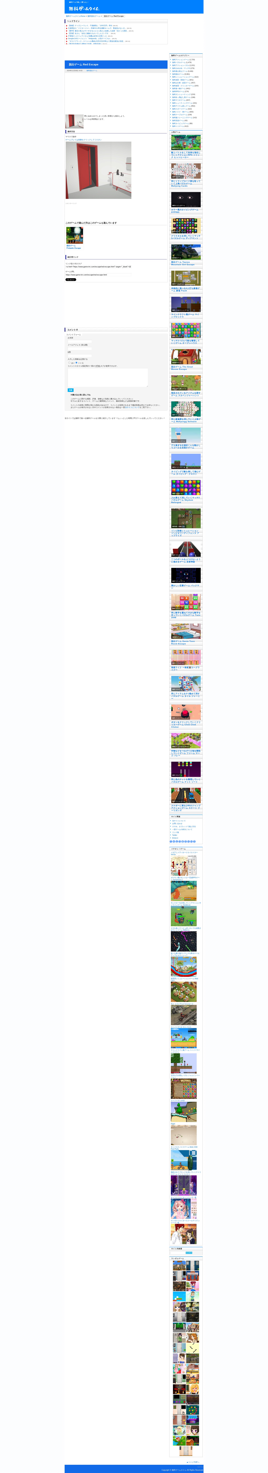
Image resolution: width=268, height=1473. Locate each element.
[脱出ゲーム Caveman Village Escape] (179, 1332)
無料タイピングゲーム (180, 123)
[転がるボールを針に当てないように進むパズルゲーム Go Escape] (192, 1352)
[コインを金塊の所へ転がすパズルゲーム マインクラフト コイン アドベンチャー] (179, 1394)
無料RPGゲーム (178, 91)
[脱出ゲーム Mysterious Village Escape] (192, 1425)
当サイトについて (132, 407)
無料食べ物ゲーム (179, 89)
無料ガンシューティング (181, 94)
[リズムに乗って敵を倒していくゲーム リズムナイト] (192, 1404)
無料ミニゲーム (178, 126)
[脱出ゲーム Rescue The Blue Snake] (192, 1445)
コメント (93, 366)
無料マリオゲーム (179, 100)
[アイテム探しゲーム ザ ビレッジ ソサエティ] (179, 1291)
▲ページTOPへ (192, 1462)
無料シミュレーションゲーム (183, 77)
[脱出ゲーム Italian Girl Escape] (179, 1425)
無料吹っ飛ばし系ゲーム (181, 97)
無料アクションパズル (180, 65)
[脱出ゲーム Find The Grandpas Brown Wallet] (179, 1270)
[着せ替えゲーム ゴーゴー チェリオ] (192, 1291)
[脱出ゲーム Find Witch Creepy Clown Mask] (192, 1383)
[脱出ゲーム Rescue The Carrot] (192, 1332)
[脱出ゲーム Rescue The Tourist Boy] (192, 1280)
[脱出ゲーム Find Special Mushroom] (186, 1455)
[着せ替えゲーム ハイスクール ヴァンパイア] (179, 1342)
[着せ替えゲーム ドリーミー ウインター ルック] (179, 1311)
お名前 (70, 338)
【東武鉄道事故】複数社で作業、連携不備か (85, 44)
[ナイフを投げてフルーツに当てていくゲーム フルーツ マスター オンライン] (192, 1414)
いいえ (81, 363)
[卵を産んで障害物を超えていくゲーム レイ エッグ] (179, 1301)
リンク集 (175, 832)
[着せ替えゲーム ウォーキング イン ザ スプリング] (192, 1301)
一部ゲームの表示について (182, 829)
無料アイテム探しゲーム (181, 106)
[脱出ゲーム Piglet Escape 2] (179, 1404)
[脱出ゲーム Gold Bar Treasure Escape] (179, 1445)
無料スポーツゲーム (179, 109)
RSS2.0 (175, 838)
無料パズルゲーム (179, 62)
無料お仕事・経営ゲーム (181, 83)
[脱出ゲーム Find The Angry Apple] (179, 1280)
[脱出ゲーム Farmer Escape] (179, 1414)
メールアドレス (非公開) (78, 345)
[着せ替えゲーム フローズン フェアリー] (179, 1435)
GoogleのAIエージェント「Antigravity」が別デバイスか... (89, 39)
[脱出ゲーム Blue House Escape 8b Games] (192, 1270)
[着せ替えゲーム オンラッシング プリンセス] (179, 1373)
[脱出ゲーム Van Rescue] (192, 1373)
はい (73, 363)
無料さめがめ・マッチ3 (181, 68)
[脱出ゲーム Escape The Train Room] (179, 1321)
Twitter (174, 835)
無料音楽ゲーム (178, 121)
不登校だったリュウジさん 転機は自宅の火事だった (87, 36)
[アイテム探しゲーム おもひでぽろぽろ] (192, 1311)
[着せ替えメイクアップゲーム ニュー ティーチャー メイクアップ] (192, 1394)
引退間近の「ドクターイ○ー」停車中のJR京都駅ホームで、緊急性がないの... (97, 28)
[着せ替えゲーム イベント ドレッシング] (179, 1363)
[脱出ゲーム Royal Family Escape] (179, 1352)
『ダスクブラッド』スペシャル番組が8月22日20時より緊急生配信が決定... (96, 41)
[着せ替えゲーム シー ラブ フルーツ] (192, 1435)
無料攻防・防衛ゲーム (180, 80)
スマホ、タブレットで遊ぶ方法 (184, 826)
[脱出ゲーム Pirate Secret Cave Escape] (192, 1321)
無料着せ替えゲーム (179, 71)
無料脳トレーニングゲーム (182, 118)
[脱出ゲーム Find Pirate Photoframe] (179, 1383)
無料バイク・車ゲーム (180, 112)
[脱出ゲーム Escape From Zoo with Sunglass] (192, 1363)
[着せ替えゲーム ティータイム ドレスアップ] (192, 1342)
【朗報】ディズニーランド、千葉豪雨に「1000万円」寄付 (90, 26)
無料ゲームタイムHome (75, 16)
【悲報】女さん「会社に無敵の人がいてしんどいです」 (89, 33)
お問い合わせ (177, 824)
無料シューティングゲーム (182, 103)
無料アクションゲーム (180, 60)
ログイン (200, 1467)
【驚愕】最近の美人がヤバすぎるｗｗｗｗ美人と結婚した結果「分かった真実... (98, 31)
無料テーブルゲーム (179, 115)
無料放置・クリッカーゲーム (183, 86)
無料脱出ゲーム (94, 16)
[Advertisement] (117, 52)
